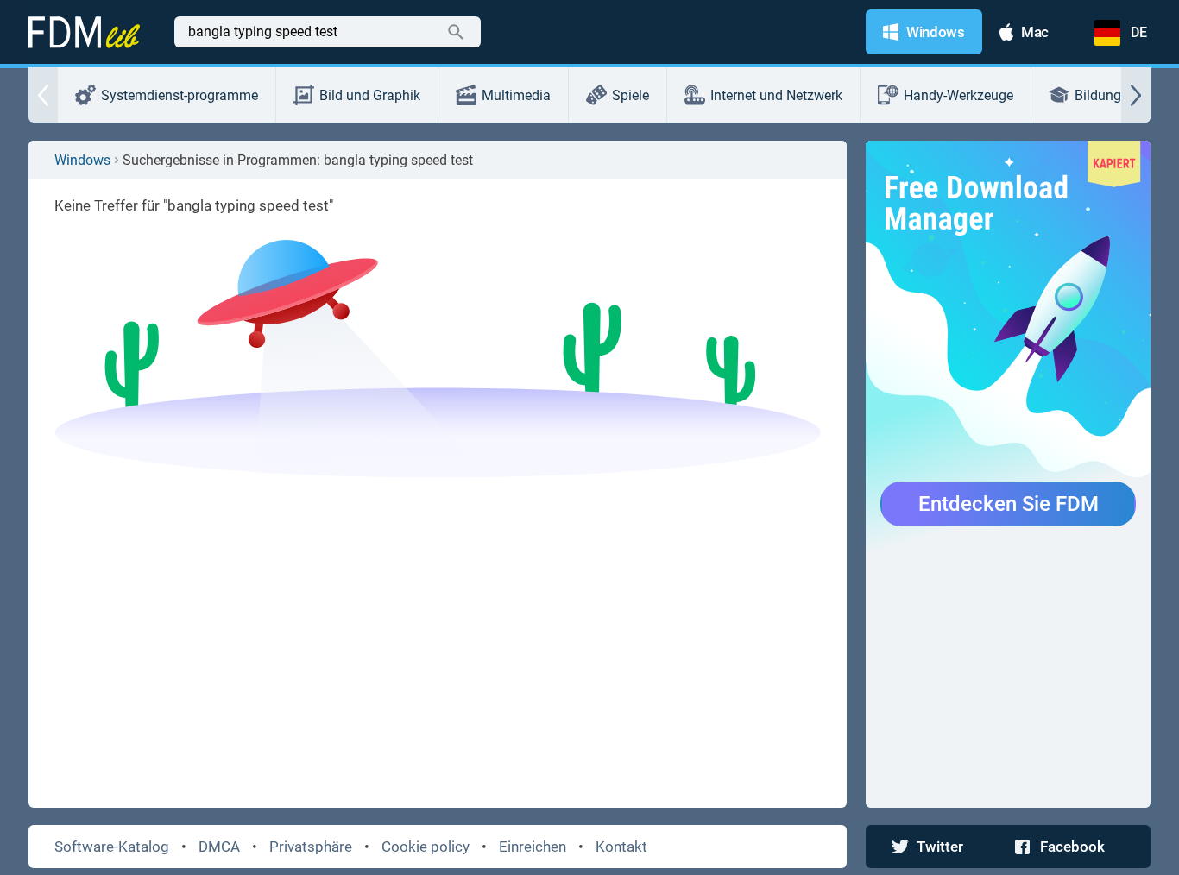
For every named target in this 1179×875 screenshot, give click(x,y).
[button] (43, 95)
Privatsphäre (310, 846)
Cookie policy (425, 846)
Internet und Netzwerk (776, 95)
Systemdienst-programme (179, 95)
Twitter (940, 846)
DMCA (219, 846)
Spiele (630, 95)
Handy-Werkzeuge (958, 95)
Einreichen (532, 846)
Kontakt (621, 846)
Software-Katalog (111, 846)
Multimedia (516, 95)
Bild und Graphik (369, 95)
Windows (82, 160)
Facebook (1072, 846)
